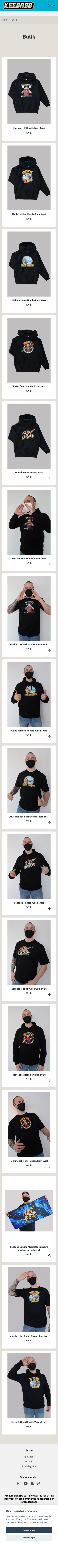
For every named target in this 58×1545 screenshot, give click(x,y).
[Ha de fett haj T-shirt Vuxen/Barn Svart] (49, 1342)
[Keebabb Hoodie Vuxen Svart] (49, 908)
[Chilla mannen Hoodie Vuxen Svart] (49, 736)
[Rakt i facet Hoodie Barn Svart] (49, 392)
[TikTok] (39, 1483)
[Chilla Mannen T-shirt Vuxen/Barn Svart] (49, 822)
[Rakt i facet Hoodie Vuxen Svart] (49, 1081)
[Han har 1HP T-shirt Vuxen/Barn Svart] (49, 650)
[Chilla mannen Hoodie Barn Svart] (49, 306)
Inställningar (29, 1537)
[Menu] (54, 5)
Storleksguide (29, 1466)
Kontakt (29, 1461)
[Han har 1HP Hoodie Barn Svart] (49, 134)
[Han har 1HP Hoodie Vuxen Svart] (49, 564)
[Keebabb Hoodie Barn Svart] (49, 478)
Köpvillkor (29, 1456)
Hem (4, 19)
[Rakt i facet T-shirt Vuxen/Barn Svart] (49, 1167)
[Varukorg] (48, 5)
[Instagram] (19, 1483)
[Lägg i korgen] (49, 1256)
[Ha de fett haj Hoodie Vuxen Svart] (49, 1428)
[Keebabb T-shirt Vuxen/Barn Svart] (49, 994)
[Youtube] (26, 1483)
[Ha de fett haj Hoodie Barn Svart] (49, 220)
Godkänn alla (29, 1530)
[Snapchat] (32, 1483)
